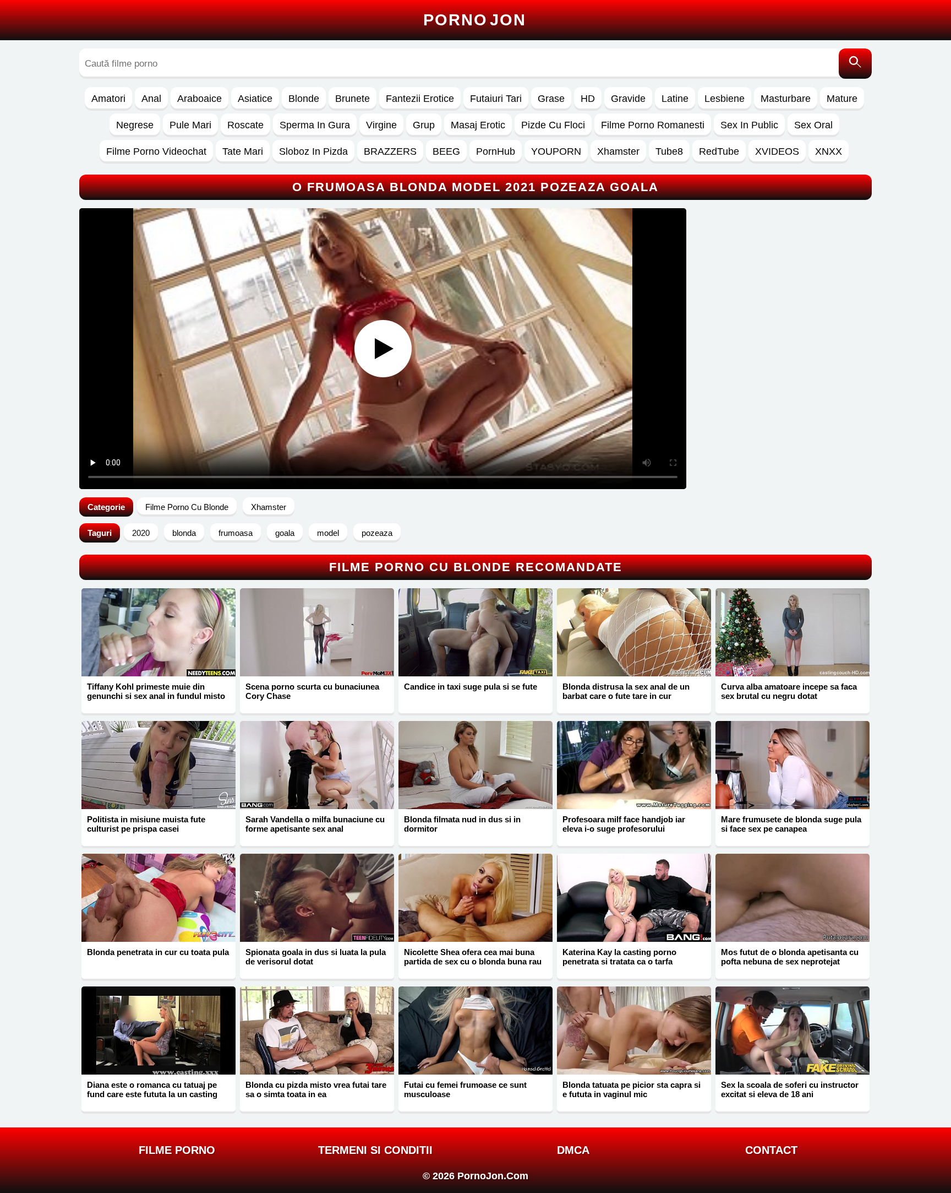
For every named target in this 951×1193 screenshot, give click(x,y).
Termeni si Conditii (375, 1150)
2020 (141, 533)
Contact (771, 1150)
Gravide (628, 98)
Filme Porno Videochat (156, 151)
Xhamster (618, 151)
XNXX (828, 151)
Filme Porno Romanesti (652, 125)
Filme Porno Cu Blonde (186, 507)
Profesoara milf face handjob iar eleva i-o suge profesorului (623, 824)
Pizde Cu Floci (553, 125)
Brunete (352, 98)
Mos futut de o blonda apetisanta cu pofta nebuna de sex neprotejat (790, 956)
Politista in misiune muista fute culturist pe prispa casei (146, 824)
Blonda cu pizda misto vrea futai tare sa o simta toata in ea (315, 1089)
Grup (424, 125)
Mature (842, 98)
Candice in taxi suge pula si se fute (470, 686)
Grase (551, 98)
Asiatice (255, 98)
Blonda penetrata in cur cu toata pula (158, 952)
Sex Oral (813, 125)
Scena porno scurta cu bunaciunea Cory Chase (312, 691)
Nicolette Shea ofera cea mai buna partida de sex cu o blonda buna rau (473, 956)
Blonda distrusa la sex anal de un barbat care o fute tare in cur (626, 691)
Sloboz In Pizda (313, 151)
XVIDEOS (777, 151)
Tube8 (669, 151)
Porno (474, 20)
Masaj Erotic (478, 125)
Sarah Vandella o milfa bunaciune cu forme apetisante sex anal (315, 824)
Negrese (135, 125)
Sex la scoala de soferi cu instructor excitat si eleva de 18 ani (790, 1089)
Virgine (381, 125)
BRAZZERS (390, 151)
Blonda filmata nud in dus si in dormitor (462, 824)
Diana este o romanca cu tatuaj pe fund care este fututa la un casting (152, 1089)
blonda (184, 533)
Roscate (245, 125)
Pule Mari (190, 125)
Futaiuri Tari (496, 98)
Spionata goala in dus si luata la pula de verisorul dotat (315, 956)
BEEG (446, 151)
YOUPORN (556, 151)
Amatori (108, 98)
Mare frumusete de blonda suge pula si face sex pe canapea (791, 824)
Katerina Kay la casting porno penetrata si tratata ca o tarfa (619, 956)
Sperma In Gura (315, 125)
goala (284, 533)
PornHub (495, 151)
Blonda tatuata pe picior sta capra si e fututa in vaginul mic (631, 1089)
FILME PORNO (177, 1150)
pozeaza (377, 533)
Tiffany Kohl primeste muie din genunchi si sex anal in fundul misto (156, 691)
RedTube (719, 151)
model (328, 533)
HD (588, 98)
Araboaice (199, 98)
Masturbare (786, 98)
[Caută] (855, 63)
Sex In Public (749, 125)
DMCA (573, 1150)
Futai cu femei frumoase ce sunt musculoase (465, 1089)
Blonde (303, 98)
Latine (675, 98)
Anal (151, 98)
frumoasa (235, 533)
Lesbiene (724, 98)
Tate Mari (242, 151)
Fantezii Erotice (420, 98)
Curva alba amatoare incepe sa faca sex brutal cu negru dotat (789, 691)
